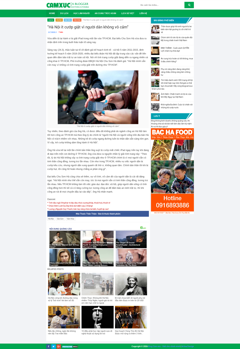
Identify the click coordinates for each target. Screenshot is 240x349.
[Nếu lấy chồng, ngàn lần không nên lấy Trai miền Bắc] (64, 317)
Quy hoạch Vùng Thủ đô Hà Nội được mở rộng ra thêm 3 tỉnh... (129, 332)
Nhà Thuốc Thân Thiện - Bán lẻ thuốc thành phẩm (98, 214)
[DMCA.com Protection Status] (70, 346)
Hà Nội (59, 20)
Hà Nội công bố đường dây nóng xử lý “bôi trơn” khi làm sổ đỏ (63, 299)
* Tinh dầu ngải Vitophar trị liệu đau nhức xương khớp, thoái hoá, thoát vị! (78, 203)
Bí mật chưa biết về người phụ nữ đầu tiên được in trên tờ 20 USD (130, 299)
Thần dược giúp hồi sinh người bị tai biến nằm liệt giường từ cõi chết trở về (176, 29)
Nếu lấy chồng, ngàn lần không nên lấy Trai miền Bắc (62, 332)
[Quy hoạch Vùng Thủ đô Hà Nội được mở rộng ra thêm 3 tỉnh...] (131, 317)
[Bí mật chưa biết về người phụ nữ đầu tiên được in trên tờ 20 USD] (131, 284)
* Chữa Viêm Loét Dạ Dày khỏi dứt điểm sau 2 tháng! (70, 206)
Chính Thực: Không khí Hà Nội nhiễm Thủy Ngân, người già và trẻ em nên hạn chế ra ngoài (97, 300)
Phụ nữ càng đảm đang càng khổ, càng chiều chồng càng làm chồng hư (175, 72)
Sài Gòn (68, 20)
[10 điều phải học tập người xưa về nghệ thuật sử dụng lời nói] (98, 317)
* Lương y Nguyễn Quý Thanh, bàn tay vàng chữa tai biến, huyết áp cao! (78, 209)
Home (50, 20)
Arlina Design (188, 346)
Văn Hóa (77, 20)
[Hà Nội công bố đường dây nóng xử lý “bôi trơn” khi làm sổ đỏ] (64, 284)
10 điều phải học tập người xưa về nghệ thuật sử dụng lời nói (97, 332)
